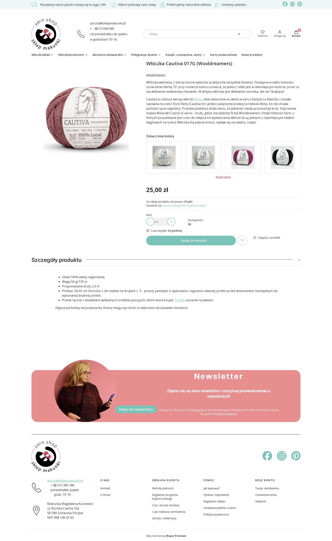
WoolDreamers (155, 75)
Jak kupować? (211, 488)
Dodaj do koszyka (194, 240)
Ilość (149, 215)
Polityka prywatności (216, 514)
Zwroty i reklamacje (164, 518)
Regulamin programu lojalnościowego (165, 496)
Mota (198, 99)
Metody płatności (163, 488)
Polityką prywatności (226, 413)
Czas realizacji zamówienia (168, 512)
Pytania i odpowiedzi (216, 495)
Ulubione (260, 501)
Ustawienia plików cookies (219, 508)
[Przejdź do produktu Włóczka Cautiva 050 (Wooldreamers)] (282, 157)
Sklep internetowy (166, 536)
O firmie (105, 495)
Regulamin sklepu (214, 501)
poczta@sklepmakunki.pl (108, 23)
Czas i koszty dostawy (165, 505)
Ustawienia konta (266, 495)
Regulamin (198, 410)
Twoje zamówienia (267, 488)
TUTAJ (179, 300)
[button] (247, 34)
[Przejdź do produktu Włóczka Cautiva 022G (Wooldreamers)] (243, 157)
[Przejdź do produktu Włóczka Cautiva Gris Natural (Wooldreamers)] (203, 157)
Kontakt (105, 488)
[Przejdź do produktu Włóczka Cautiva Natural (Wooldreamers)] (164, 157)
